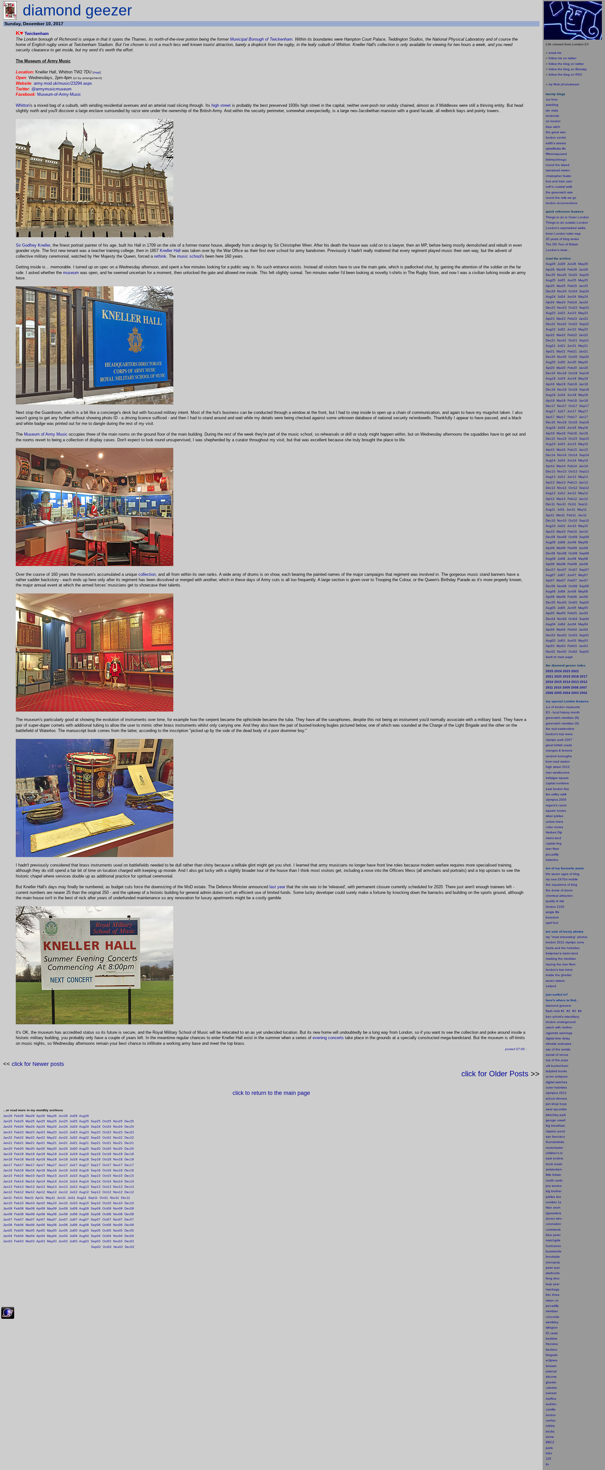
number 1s (553, 1202)
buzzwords (553, 1251)
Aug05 (84, 1230)
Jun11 (61, 1197)
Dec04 (129, 1236)
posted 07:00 (515, 1049)
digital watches (556, 1082)
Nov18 (118, 1159)
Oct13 (106, 1186)
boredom (552, 917)
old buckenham (557, 1065)
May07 (52, 1219)
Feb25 (19, 1121)
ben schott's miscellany (562, 1016)
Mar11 (29, 1197)
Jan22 (7, 1137)
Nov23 (118, 1132)
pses (553, 1360)
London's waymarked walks (565, 228)
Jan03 (7, 1241)
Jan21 (7, 1143)
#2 (568, 1011)
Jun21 (63, 1143)
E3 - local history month (563, 712)
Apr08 (40, 1214)
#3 (574, 1011)
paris (549, 1448)
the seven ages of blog (562, 874)
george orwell (555, 1120)
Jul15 (74, 1175)
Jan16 (7, 1170)
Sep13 (96, 1186)
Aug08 (84, 1214)
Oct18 (106, 1159)
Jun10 (63, 1203)
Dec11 (125, 1197)
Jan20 (7, 1148)
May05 (52, 1230)
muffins (551, 1398)
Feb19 (19, 1154)
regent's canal (556, 805)
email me (555, 52)
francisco (558, 1136)
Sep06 (96, 1225)
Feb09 (19, 1208)
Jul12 (74, 1192)
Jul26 (74, 1116)
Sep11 (93, 1197)
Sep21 (96, 1143)
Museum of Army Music (45, 434)
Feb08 (19, 1214)
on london (553, 121)
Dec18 (129, 1159)
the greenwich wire (559, 192)
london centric (556, 137)
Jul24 (74, 1126)
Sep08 (96, 1214)
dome (550, 1437)
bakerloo (552, 859)
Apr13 (40, 1186)
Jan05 (7, 1230)
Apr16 (40, 1170)
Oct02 (107, 1247)
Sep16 (96, 1170)
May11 (50, 1197)
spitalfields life (556, 148)
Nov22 (118, 1137)
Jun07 (63, 1219)
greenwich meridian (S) (562, 723)
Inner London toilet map (563, 233)
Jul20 (74, 1148)
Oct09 (106, 1208)
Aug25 (84, 1121)
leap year (552, 1284)
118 (548, 1458)
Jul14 (74, 1181)
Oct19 (106, 1154)
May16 (52, 1170)
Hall (177, 250)
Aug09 (84, 1208)
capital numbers (557, 783)
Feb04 (19, 1236)
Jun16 (63, 1170)
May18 (52, 1159)
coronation (553, 1224)
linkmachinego (556, 159)
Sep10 (96, 1203)
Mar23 (30, 1132)
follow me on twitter (562, 58)
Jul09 (74, 1208)
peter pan (553, 1267)
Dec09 (129, 1208)
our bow (551, 99)
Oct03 (106, 1241)
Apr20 (40, 1148)
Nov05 (118, 1230)
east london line (557, 789)
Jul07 (74, 1219)
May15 (52, 1175)
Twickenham (37, 33)
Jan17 (7, 1165)
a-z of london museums (563, 707)
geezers (565, 1005)
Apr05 (40, 1230)
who (559, 1218)
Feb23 (19, 1132)
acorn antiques (557, 1076)
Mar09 (30, 1208)
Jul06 (74, 1225)
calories (551, 1387)
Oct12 (106, 1192)
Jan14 (7, 1181)
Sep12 (96, 1192)
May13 (52, 1186)
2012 (563, 1093)
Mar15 (30, 1175)
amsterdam (554, 1169)
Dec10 (129, 1203)
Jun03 (63, 1241)
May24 (52, 1126)
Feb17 (19, 1165)
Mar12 (30, 1192)
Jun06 (63, 1225)
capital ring (554, 843)
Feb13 (19, 1186)
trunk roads (554, 1164)
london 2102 (555, 906)
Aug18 (84, 1159)
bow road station (558, 761)
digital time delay (558, 1038)
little (548, 1174)
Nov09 (118, 1208)
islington (552, 1327)
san (548, 1136)
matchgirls (553, 1240)
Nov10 (118, 1203)
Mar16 (30, 1170)
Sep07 (96, 1219)
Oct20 (106, 1148)
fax (553, 1420)
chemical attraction (559, 895)
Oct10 (106, 1203)
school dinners (556, 1098)
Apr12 (40, 1192)
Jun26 (63, 1116)
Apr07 (40, 1219)
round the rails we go (561, 197)
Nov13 (118, 1186)
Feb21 (19, 1143)
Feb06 (19, 1225)
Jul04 (74, 1236)
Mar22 (30, 1137)
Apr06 (40, 1225)
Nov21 (118, 1143)
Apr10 (40, 1203)
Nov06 (118, 1225)
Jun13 (63, 1186)
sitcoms (551, 1376)
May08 (52, 1214)
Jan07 (7, 1219)
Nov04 (118, 1236)
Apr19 (40, 1154)
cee (548, 1420)
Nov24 (118, 1126)
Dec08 (129, 1214)
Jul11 (71, 1197)
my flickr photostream (564, 84)
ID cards (552, 1333)
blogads (551, 1355)
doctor (550, 1218)
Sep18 (96, 1159)
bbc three (553, 1294)
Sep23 (96, 1132)
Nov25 (118, 1121)
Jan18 (7, 1159)
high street (221, 105)
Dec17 (129, 1165)
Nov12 (118, 1192)
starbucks (553, 1273)
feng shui (552, 1278)
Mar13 (30, 1186)
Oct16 (106, 1170)
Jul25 (74, 1121)
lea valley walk (556, 794)
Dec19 (129, 1154)
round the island (557, 165)
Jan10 (7, 1203)
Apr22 (40, 1137)
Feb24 (19, 1126)
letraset (551, 1366)
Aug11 (81, 1197)
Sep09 (96, 1208)
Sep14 (96, 1181)
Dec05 (129, 1230)
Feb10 (19, 1203)
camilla (551, 1409)
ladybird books (556, 1071)
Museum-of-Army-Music (59, 94)
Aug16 (84, 1170)
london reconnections (561, 203)
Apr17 (40, 1165)
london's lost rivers (559, 734)
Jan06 (7, 1225)
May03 (52, 1241)
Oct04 (106, 1236)
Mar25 (30, 1121)
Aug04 (84, 1236)
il (551, 922)
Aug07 (84, 1219)
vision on (552, 1300)
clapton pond (555, 1131)
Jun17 (63, 1165)
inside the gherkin (559, 975)
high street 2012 (558, 767)
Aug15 (84, 1175)
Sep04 (96, 1236)
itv (547, 1464)
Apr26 (40, 1116)
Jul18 (74, 1159)
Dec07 (129, 1219)
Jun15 (63, 1175)
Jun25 (63, 1121)
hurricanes (553, 1246)
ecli (548, 1360)
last (272, 886)
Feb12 (19, 1192)
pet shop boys (556, 1104)
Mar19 (30, 1154)
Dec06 (129, 1225)
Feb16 (19, 1170)
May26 (52, 1116)
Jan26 (7, 1116)
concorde (552, 1316)
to (550, 1453)
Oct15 (106, 1175)
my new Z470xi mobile (562, 879)
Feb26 (19, 1116)
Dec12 (129, 1192)
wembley (552, 1322)
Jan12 (7, 1192)
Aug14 (84, 1181)
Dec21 (129, 1143)
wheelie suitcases (558, 1043)
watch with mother (559, 1027)
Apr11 (39, 1197)
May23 (52, 1132)
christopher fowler (558, 176)
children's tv (554, 1153)
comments (553, 1229)
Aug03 (84, 1241)
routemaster (554, 1147)
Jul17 (74, 1165)
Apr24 (40, 1126)
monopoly (553, 1262)
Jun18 (63, 1159)
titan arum (553, 1207)
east (549, 1158)
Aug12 (84, 1192)
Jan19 (7, 1154)
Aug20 (84, 1148)
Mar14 (30, 1181)
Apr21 (40, 1143)
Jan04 (7, 1236)
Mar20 (30, 1148)
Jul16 (74, 1170)
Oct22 (106, 1137)
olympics (552, 1093)
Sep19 (96, 1154)
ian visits (552, 110)
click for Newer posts (38, 1064)
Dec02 (129, 1247)
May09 (52, 1208)
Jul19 (74, 1154)
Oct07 (106, 1219)
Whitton (23, 105)
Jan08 (7, 1214)
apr (548, 922)
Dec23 (129, 1132)
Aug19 (84, 1154)
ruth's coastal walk (559, 186)
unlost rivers (554, 821)
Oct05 (106, 1230)
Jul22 (74, 1137)
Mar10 (30, 1203)
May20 (52, 1148)
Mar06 (30, 1225)
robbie (550, 1425)
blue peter (553, 1235)
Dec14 (129, 1181)
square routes (556, 810)
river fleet (552, 848)
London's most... (558, 250)
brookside (553, 1256)
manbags (552, 1289)
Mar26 (30, 1116)
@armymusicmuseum (52, 89)
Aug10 (84, 1203)
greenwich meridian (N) (562, 717)
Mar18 (30, 1159)
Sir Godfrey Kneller (33, 245)
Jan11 (7, 1197)
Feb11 (18, 1197)
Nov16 (118, 1170)
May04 (52, 1236)
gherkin (551, 1382)
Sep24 (96, 1126)
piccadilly (552, 854)
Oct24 (106, 1126)
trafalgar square (557, 778)
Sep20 (96, 1148)
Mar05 (30, 1230)
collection (147, 574)
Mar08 (30, 1214)
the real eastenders (560, 728)
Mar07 (30, 1219)
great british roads (559, 745)
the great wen (556, 132)
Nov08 (118, 1214)
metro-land (553, 838)
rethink (160, 256)
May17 (52, 1165)
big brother (554, 1191)
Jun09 (63, 1208)
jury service (554, 1185)
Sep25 (96, 1121)
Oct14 (106, 1181)
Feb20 (19, 1148)
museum (71, 272)
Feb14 (19, 1181)
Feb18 (19, 1159)
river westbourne (558, 772)
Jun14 (63, 1181)
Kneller (166, 250)
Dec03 (129, 1241)
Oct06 (106, 1225)
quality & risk (555, 901)
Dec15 (129, 1175)
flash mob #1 (555, 1011)
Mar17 (30, 1165)
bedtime (551, 1338)
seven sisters (555, 980)
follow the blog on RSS (565, 74)
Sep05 (96, 1230)
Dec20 (129, 1148)
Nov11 (114, 1197)
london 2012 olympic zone (565, 942)
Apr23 (40, 1132)
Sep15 (96, 1175)
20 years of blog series (562, 239)
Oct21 (106, 1143)
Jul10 (74, 1203)
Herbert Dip (554, 832)
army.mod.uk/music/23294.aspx (63, 83)
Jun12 (63, 1192)
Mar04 (30, 1236)
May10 (52, 1203)
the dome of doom (559, 890)
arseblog (552, 104)
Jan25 (7, 1121)
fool (555, 922)
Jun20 (63, 1148)
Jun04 (63, 1236)
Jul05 (74, 1230)
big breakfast (555, 1125)
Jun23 (63, 1132)
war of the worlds (558, 1049)
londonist (552, 115)
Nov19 (118, 1154)
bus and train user (559, 181)
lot (547, 1453)
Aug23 (84, 1132)
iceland (551, 986)
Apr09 (40, 1208)
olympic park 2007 (559, 739)
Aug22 (84, 1137)
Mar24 (30, 1126)
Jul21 (74, 1143)
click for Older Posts (494, 1073)
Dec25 (129, 1121)
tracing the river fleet (560, 964)
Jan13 (7, 1186)
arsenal (551, 1371)
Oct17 (106, 1165)
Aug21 (84, 1143)
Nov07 (118, 1219)
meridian (570, 958)
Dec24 (129, 1126)
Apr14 (40, 1181)
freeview (552, 1344)
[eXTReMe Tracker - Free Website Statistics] (7, 1317)
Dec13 (129, 1186)
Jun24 (63, 1126)
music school (189, 256)
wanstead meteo (558, 170)
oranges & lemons (559, 750)
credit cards (554, 1180)
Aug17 (84, 1165)
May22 (52, 1137)
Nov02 (118, 1247)
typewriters (553, 1213)
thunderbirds (555, 1142)
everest (551, 1393)
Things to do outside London (567, 222)
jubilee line (553, 1196)
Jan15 (7, 1175)
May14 (52, 1181)
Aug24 (84, 1126)
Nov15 (118, 1175)
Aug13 (84, 1186)
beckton (551, 1349)
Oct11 (104, 1197)
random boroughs (559, 756)
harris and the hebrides (562, 948)
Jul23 (74, 1132)
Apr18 (40, 1159)
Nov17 (118, 1165)
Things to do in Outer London (567, 217)
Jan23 (7, 1132)
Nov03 (118, 1241)
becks (550, 1431)
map (97, 72)
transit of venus (557, 1054)
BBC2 (550, 1442)
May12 (52, 1192)
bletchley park (556, 1115)
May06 (52, 1225)
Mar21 (30, 1143)
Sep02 (96, 1247)
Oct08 (106, 1214)
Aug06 (84, 1225)
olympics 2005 (556, 799)
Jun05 (63, 1230)
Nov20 (118, 1148)
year (281, 886)
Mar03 (30, 1241)
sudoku (551, 1404)
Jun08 (63, 1214)
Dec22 (129, 1137)
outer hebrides (556, 1087)
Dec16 (129, 1170)
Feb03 (19, 1241)
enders (558, 1158)
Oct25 (106, 1121)
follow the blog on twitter (566, 64)
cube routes (554, 827)
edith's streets (556, 143)
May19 (52, 1154)
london (551, 1022)
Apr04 (40, 1236)
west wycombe (556, 1109)
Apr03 (40, 1241)
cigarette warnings (559, 1033)
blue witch (553, 127)
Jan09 (7, 1208)
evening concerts (328, 1037)
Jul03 (74, 1241)
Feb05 (19, 1230)
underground (566, 1022)
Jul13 (74, 1186)
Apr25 (40, 1121)
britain (556, 1174)
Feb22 (19, 1137)
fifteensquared (556, 154)
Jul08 (74, 1214)
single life (552, 912)
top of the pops (557, 1060)
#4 (580, 1011)
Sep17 (96, 1165)
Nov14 (118, 1181)
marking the (554, 958)
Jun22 (63, 1137)
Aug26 (84, 1116)
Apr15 (40, 1175)
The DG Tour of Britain (562, 244)
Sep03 (96, 1241)
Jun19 (63, 1154)
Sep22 (96, 1137)
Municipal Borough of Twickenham (261, 39)
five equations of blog (561, 884)
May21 (52, 1143)
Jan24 (7, 1126)
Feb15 (19, 1175)
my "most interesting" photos (566, 937)
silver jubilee (554, 816)
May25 (52, 1121)
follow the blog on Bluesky (568, 69)
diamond (552, 1005)
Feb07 (19, 1219)
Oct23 (106, 1132)
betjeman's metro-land (562, 953)
